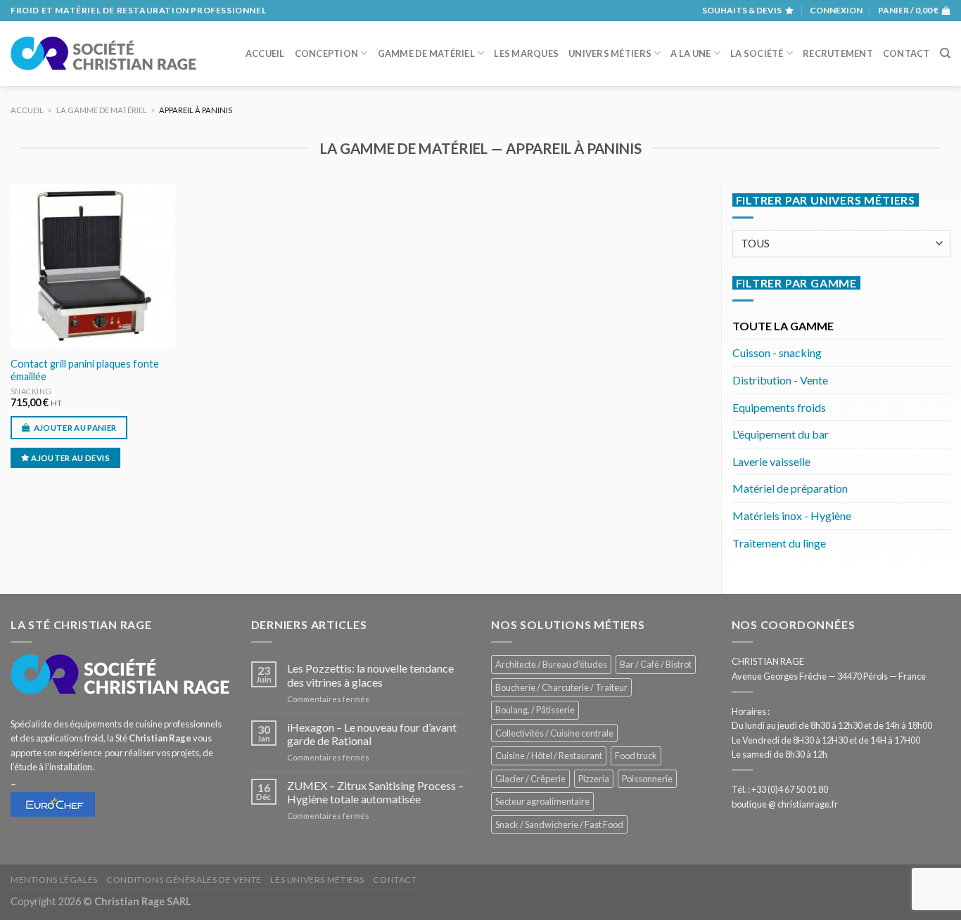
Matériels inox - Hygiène (791, 515)
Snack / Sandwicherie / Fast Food (559, 824)
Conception (327, 53)
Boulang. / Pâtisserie (535, 709)
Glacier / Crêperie (530, 778)
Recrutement (838, 53)
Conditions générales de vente (184, 879)
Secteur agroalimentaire (542, 801)
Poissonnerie (647, 778)
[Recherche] (945, 53)
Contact (906, 53)
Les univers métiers (317, 879)
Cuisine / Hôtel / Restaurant (548, 755)
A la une (690, 53)
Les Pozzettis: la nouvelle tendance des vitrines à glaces (370, 674)
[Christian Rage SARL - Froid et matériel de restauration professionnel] (103, 53)
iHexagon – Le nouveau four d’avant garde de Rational (372, 733)
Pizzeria (593, 778)
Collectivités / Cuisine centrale (554, 733)
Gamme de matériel (426, 53)
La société (757, 53)
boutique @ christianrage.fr (785, 804)
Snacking (31, 391)
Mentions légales (54, 879)
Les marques (526, 53)
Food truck (636, 755)
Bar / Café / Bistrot (656, 664)
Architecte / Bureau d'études (551, 664)
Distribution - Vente (780, 380)
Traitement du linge (779, 543)
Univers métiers (609, 53)
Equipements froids (779, 407)
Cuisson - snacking (777, 352)
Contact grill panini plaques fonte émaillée (85, 370)
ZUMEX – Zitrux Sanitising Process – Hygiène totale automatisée (375, 792)
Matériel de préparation (790, 488)
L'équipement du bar (780, 434)
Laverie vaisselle (771, 461)
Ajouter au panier (75, 427)
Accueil (265, 53)
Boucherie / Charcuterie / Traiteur (561, 687)
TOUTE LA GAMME (783, 325)
